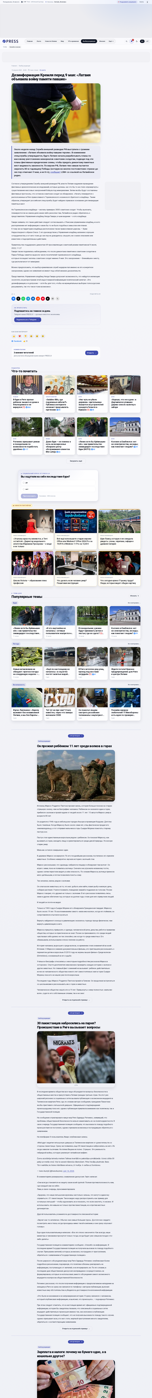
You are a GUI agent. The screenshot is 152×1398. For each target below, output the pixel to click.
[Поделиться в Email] (53, 299)
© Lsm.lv (43, 70)
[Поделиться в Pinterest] (43, 299)
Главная (30, 41)
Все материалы (134, 603)
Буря (15, 603)
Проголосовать (29, 496)
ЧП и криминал (73, 41)
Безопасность (19, 685)
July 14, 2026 (68, 1171)
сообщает (55, 172)
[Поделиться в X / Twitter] (18, 299)
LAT (147, 41)
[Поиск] (126, 41)
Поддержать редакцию (127, 2)
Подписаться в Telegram (27, 320)
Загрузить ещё (76, 461)
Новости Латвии (51, 41)
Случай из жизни (14, 47)
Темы (5, 47)
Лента (39, 41)
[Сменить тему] (137, 41)
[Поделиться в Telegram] (28, 299)
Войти (142, 2)
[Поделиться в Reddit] (38, 299)
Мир (62, 41)
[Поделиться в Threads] (48, 299)
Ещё (110, 41)
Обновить (134, 596)
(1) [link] (23, 407)
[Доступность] (147, 2)
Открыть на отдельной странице (76, 1000)
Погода (16, 644)
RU (142, 41)
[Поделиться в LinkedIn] (33, 299)
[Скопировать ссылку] (58, 299)
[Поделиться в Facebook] (13, 299)
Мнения (102, 41)
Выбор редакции (89, 41)
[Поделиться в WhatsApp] (23, 299)
